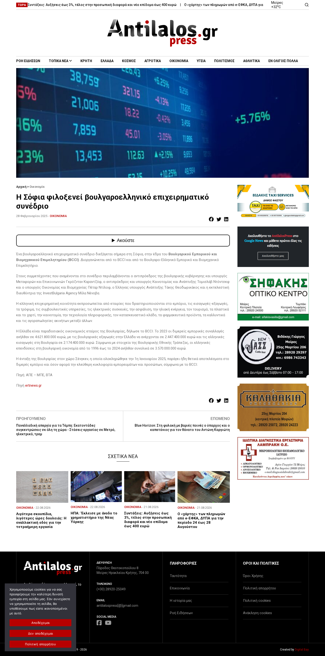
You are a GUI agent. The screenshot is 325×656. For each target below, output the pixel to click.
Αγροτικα (152, 61)
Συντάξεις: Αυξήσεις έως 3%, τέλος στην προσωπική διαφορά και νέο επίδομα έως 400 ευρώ (88, 5)
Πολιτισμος (224, 61)
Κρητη (86, 61)
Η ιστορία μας (181, 600)
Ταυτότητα (178, 576)
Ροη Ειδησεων (28, 61)
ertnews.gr (33, 385)
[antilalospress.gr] (162, 33)
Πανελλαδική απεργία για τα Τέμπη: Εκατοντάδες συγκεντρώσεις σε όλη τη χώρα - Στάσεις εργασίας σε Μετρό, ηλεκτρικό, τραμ (65, 430)
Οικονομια (178, 61)
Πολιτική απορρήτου (259, 588)
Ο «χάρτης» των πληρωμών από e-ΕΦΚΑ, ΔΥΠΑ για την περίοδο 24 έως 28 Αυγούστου (237, 5)
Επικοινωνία (180, 588)
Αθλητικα (251, 61)
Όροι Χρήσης (253, 576)
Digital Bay (302, 649)
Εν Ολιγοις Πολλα (283, 61)
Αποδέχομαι (40, 623)
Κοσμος (129, 61)
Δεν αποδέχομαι (40, 633)
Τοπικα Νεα (58, 61)
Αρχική (21, 186)
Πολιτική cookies (257, 600)
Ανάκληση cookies (257, 613)
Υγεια (201, 61)
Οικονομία (37, 186)
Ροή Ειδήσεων (181, 613)
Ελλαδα (107, 61)
